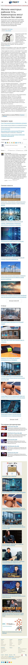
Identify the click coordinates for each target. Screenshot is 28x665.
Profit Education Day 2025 (13, 446)
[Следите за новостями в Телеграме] (3, 662)
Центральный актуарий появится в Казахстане (12, 241)
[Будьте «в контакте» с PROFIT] (7, 662)
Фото (19, 647)
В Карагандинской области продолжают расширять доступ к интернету (13, 128)
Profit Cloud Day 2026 (12, 439)
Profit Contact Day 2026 (12, 426)
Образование (3, 645)
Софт (2, 652)
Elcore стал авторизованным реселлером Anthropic (12, 632)
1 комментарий (5, 139)
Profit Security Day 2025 (12, 452)
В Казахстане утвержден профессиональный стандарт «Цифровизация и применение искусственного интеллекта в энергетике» (12, 223)
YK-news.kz (7, 45)
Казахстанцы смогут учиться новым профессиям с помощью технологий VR (13, 135)
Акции (19, 644)
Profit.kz (11, 29)
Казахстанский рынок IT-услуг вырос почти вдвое (14, 492)
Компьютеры (3, 648)
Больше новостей (14, 301)
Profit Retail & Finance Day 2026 (14, 433)
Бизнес (2, 643)
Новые (2, 150)
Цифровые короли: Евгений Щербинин (11, 578)
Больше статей (14, 419)
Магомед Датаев (7, 153)
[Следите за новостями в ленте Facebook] (2, 662)
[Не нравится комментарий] (6, 180)
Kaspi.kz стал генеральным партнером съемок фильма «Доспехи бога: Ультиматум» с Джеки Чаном (13, 614)
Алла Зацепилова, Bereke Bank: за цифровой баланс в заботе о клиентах (12, 544)
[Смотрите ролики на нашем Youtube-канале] (9, 662)
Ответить (10, 180)
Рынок (11, 641)
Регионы (9, 30)
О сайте (2, 654)
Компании (3, 647)
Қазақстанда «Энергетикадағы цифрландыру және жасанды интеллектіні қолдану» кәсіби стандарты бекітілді (13, 203)
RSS (26, 150)
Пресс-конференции (21, 651)
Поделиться (12, 150)
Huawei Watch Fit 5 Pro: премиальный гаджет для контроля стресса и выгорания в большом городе (14, 509)
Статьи (11, 639)
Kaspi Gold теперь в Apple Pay (9, 476)
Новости (2, 639)
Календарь (20, 639)
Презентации (20, 649)
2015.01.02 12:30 (15, 153)
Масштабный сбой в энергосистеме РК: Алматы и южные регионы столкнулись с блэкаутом (12, 131)
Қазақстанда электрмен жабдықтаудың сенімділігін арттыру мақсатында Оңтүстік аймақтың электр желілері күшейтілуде (13, 277)
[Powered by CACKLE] (25, 139)
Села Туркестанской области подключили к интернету (14, 123)
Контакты (11, 654)
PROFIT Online (11, 656)
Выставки (19, 640)
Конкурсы (19, 643)
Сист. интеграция (4, 649)
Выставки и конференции (22, 648)
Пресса (11, 647)
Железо (2, 644)
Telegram (5, 116)
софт (5, 644)
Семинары (20, 641)
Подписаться (20, 150)
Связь (6, 30)
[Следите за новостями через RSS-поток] (11, 662)
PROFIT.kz (14, 658)
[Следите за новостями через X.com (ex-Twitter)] (5, 662)
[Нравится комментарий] (5, 180)
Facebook (22, 115)
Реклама (6, 654)
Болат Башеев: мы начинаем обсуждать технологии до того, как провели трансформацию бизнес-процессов (13, 596)
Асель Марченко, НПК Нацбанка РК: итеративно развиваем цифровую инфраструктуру (13, 562)
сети (4, 651)
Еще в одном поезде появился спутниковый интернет (14, 125)
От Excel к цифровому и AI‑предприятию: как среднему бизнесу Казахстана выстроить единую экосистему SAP (13, 378)
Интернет (2, 641)
